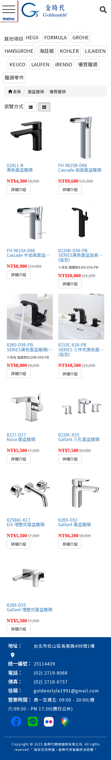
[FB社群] (16, 720)
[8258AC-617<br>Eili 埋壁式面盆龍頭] (30, 492)
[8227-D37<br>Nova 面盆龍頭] (30, 406)
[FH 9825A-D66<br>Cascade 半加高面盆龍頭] (30, 222)
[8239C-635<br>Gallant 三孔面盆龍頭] (81, 406)
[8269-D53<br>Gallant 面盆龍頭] (81, 492)
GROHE (80, 37)
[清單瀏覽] (31, 106)
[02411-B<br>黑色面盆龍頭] (30, 137)
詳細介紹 (18, 189)
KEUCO (17, 64)
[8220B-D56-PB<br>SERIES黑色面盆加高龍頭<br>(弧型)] (81, 222)
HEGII (32, 37)
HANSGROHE (19, 50)
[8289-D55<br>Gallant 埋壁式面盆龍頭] (30, 577)
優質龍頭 (88, 64)
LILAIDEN (95, 50)
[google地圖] (12, 654)
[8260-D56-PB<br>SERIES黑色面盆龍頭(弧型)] (30, 317)
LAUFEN (40, 64)
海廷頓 (46, 50)
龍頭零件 (14, 77)
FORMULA (55, 37)
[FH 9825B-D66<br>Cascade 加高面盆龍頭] (81, 137)
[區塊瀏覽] (44, 106)
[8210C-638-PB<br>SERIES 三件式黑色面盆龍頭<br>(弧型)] (81, 317)
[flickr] (48, 720)
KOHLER (69, 50)
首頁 (16, 91)
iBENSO (63, 64)
